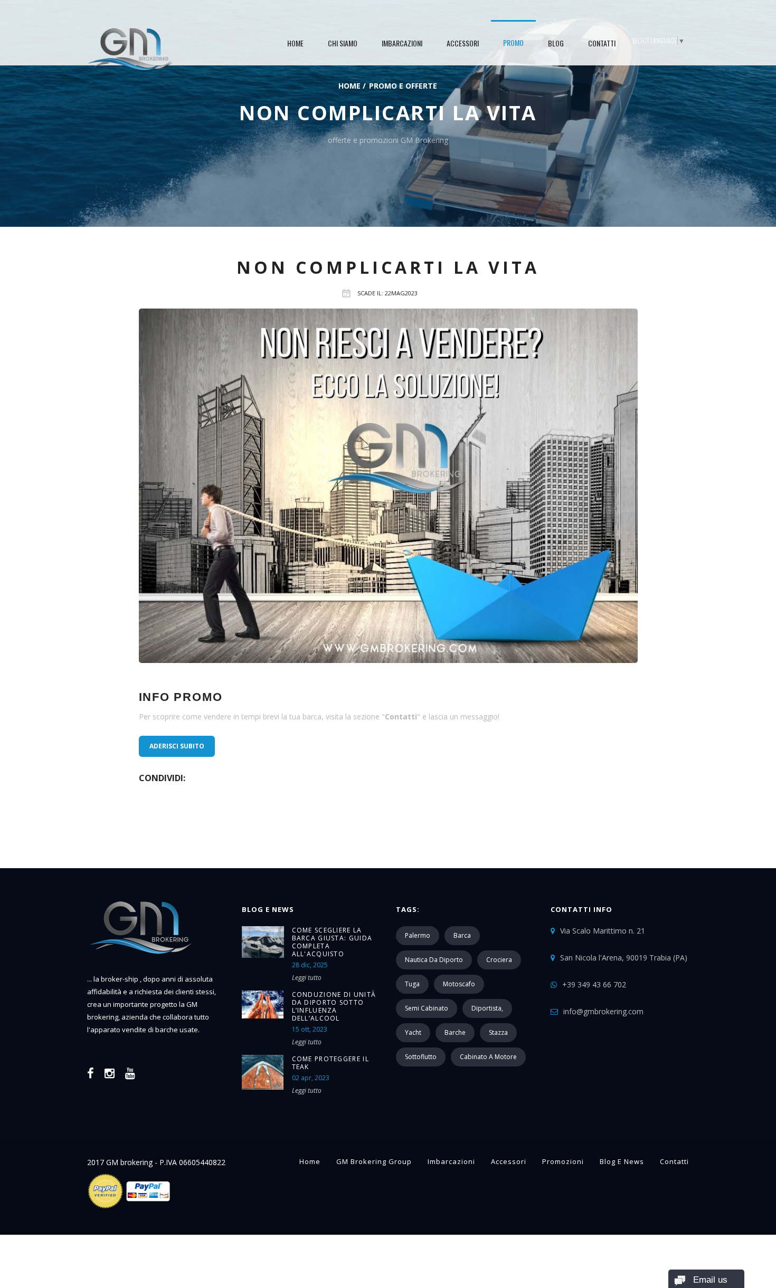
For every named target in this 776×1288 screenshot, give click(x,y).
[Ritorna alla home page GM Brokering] (130, 48)
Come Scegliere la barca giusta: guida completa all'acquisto (332, 942)
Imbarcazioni (402, 43)
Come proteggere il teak (330, 1063)
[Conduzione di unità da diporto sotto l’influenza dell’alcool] (263, 1004)
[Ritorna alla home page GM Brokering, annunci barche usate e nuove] (140, 967)
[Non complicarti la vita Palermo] (388, 486)
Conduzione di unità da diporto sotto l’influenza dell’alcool (334, 1006)
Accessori (463, 43)
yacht (413, 1032)
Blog (556, 43)
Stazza (498, 1032)
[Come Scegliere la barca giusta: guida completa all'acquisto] (263, 942)
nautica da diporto (434, 959)
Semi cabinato (426, 1008)
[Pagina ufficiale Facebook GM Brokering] (90, 1073)
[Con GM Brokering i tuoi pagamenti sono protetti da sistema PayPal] (129, 1207)
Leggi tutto (306, 977)
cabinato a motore (488, 1056)
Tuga (412, 983)
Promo (513, 42)
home (295, 43)
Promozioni (563, 1161)
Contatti (602, 43)
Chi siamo (342, 43)
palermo (417, 935)
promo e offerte (403, 86)
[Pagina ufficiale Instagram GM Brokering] (110, 1073)
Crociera (499, 959)
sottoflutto (421, 1056)
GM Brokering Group (374, 1161)
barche (455, 1032)
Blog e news (622, 1161)
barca (462, 935)
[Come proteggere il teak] (263, 1072)
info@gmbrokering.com (603, 1011)
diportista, (487, 1008)
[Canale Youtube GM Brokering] (130, 1073)
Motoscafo (459, 983)
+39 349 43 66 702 (594, 984)
